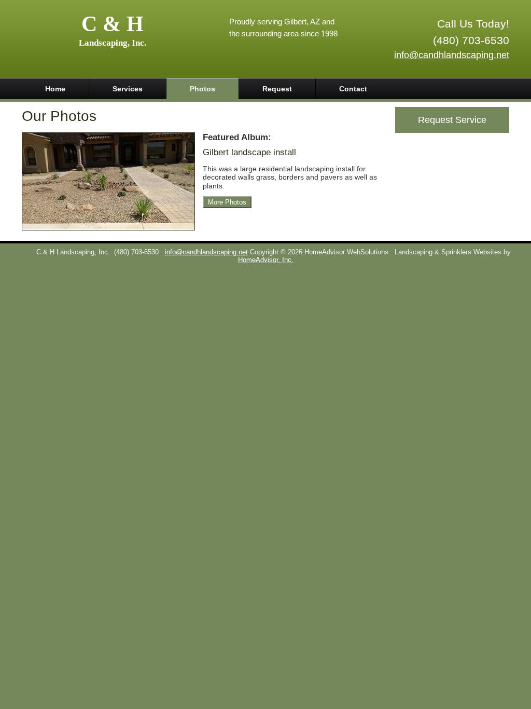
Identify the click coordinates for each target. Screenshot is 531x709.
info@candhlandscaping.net (451, 55)
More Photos (227, 202)
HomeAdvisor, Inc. (266, 260)
